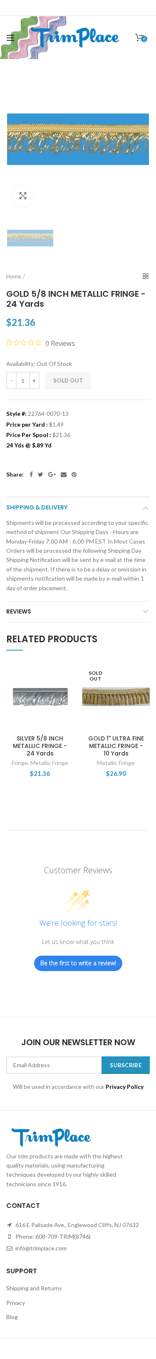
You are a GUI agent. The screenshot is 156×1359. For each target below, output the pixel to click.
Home (13, 276)
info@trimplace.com (40, 1248)
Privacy (15, 1302)
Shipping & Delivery (36, 507)
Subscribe (125, 1065)
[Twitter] (40, 474)
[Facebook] (31, 474)
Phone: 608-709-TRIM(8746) (52, 1236)
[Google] (52, 474)
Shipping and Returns (34, 1288)
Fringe (20, 762)
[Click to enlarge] (22, 196)
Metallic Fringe (49, 762)
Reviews (18, 611)
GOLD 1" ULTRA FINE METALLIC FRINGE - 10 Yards (116, 746)
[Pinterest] (74, 474)
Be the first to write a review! (78, 963)
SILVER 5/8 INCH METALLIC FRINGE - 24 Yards (40, 746)
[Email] (63, 474)
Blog (12, 1316)
